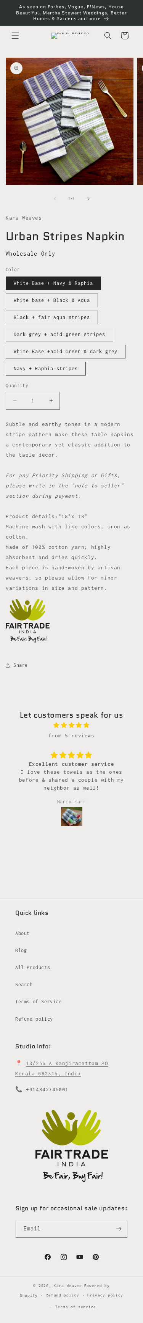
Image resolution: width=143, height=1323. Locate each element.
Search (24, 984)
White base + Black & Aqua (52, 300)
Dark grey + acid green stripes (59, 334)
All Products (32, 967)
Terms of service (75, 1307)
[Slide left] (55, 198)
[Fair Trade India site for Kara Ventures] (28, 642)
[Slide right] (88, 198)
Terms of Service (38, 1001)
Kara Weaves (68, 1286)
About (22, 933)
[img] (71, 725)
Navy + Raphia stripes (46, 368)
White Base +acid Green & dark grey (65, 351)
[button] (15, 35)
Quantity (17, 385)
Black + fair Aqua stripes (52, 317)
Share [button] (20, 665)
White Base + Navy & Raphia (53, 283)
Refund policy (34, 1019)
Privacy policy (105, 1295)
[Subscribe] (118, 1229)
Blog (21, 950)
